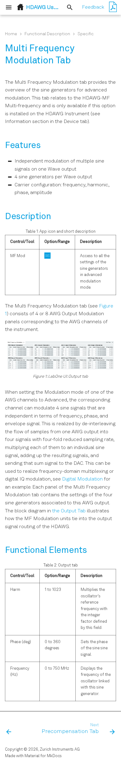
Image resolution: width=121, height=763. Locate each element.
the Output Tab (69, 511)
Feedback (93, 7)
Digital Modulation (82, 479)
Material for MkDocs (43, 756)
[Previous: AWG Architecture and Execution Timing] (8, 729)
